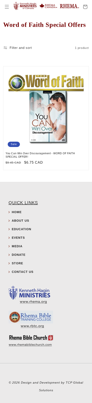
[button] (7, 7)
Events (18, 237)
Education (21, 229)
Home (17, 212)
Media (17, 246)
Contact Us (22, 272)
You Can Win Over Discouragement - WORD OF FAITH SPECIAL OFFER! (40, 155)
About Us (20, 220)
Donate (18, 254)
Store (17, 263)
